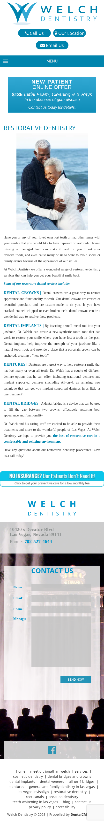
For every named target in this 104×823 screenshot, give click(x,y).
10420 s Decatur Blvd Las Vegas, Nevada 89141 (35, 532)
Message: (19, 619)
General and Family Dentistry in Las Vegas (62, 786)
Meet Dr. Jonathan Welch (50, 771)
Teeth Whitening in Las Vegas (35, 802)
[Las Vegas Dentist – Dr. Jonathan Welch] (52, 13)
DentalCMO (80, 814)
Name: (18, 587)
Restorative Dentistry (70, 791)
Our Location (71, 33)
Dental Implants (22, 781)
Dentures (16, 786)
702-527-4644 (38, 541)
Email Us (54, 45)
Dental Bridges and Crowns (69, 776)
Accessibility (65, 807)
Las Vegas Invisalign (33, 791)
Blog (66, 802)
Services (81, 771)
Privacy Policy (40, 807)
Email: (18, 598)
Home (20, 771)
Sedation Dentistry (63, 796)
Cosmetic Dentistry (28, 776)
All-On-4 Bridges (82, 781)
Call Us (36, 33)
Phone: (18, 609)
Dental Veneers (52, 781)
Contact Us (83, 802)
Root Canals (35, 796)
